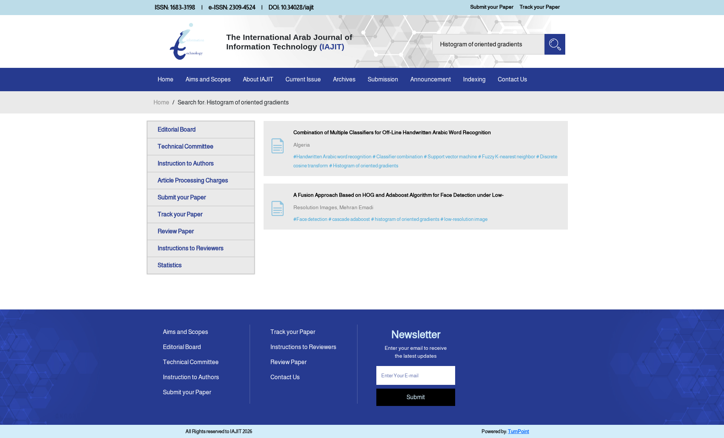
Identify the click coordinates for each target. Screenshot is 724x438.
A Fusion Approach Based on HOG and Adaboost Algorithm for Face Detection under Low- (398, 195)
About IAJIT (258, 79)
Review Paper (176, 231)
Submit (415, 397)
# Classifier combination (398, 156)
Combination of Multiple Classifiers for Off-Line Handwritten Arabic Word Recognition (392, 132)
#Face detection (310, 219)
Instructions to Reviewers (191, 248)
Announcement (430, 79)
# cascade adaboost (349, 219)
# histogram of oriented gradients (405, 219)
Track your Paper (540, 7)
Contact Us (512, 79)
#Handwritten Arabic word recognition (332, 156)
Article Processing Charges (193, 180)
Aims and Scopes (208, 79)
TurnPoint (518, 431)
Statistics (170, 265)
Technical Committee (185, 146)
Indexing (474, 79)
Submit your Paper (492, 7)
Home (165, 79)
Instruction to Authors (186, 163)
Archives (344, 79)
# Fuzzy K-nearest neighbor (506, 156)
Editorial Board (177, 129)
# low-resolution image (464, 219)
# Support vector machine (450, 156)
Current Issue (303, 79)
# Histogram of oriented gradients (363, 165)
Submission (383, 79)
